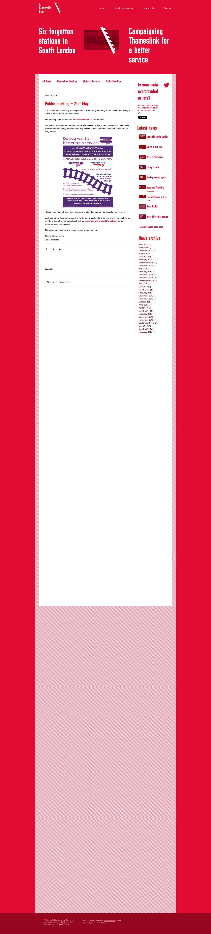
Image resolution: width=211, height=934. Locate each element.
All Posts (46, 81)
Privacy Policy (109, 921)
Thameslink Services (67, 81)
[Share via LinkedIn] (60, 249)
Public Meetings (113, 81)
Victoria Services (91, 81)
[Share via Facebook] (46, 249)
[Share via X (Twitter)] (53, 249)
